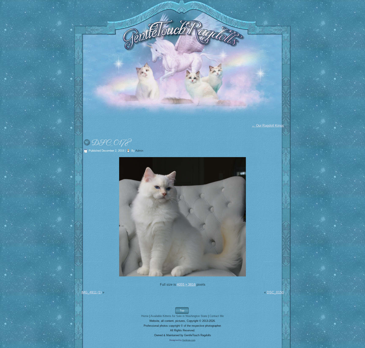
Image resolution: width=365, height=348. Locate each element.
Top (182, 310)
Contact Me (217, 316)
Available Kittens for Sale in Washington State (179, 316)
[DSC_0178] (182, 277)
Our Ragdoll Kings (268, 125)
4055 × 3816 (186, 284)
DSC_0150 (275, 292)
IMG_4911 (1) (91, 292)
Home (144, 316)
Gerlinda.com (188, 340)
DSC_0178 (111, 143)
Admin (139, 150)
